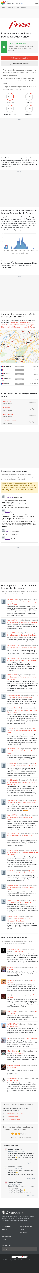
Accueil (3, 7)
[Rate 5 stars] (26, 1133)
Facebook (23, 1233)
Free (17, 7)
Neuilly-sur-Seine (8, 414)
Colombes (22, 323)
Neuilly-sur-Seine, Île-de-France (27, 873)
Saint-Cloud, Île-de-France (27, 802)
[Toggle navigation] (36, 2)
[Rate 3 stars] (19, 1133)
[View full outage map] (19, 346)
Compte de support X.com (14, 1114)
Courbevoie (14, 323)
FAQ (3, 1233)
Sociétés (10, 7)
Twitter (22, 1229)
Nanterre (23, 325)
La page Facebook (12, 1116)
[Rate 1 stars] (13, 1133)
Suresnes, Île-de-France (27, 766)
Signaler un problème (20, 58)
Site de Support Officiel (13, 1119)
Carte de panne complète (20, 63)
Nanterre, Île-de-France (29, 622)
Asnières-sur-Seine (12, 325)
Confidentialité (6, 1236)
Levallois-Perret (28, 327)
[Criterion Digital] (19, 1257)
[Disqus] (19, 517)
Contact (4, 1239)
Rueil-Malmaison (15, 327)
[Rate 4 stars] (23, 1133)
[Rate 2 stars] (16, 1133)
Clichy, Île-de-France (25, 697)
